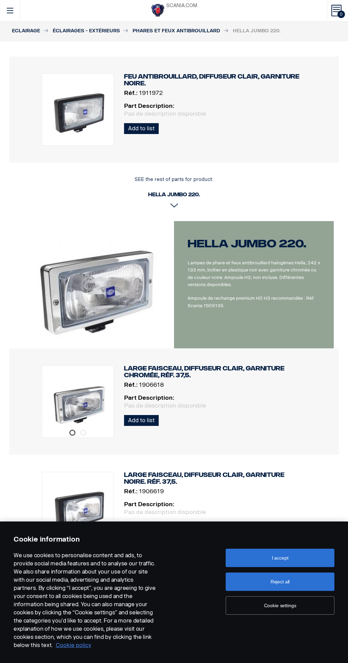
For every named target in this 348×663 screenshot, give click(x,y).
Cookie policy (73, 645)
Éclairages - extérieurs (86, 31)
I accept (280, 558)
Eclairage (26, 31)
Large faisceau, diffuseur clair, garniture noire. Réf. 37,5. (204, 478)
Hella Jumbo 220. (247, 243)
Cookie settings (280, 605)
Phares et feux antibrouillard (176, 31)
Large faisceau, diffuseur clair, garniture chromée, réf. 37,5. (204, 372)
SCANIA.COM (181, 6)
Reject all (280, 581)
